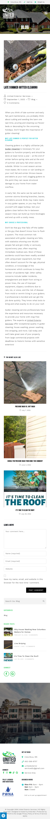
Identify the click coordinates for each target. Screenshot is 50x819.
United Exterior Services (18, 96)
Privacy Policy (27, 814)
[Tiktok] (14, 773)
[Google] (12, 673)
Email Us (41, 2)
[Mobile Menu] (46, 13)
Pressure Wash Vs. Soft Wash (25, 406)
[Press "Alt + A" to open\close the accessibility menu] (3, 815)
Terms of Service (40, 814)
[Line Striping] (8, 644)
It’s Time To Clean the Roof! (25, 510)
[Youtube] (10, 773)
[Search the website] (25, 601)
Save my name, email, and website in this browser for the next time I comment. (23, 581)
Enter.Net (32, 812)
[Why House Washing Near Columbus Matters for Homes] (8, 632)
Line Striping (19, 643)
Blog (33, 99)
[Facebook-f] (6, 673)
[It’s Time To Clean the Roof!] (8, 657)
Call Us (29, 2)
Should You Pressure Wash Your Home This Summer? (25, 461)
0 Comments (13, 103)
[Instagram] (7, 773)
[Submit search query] (43, 601)
